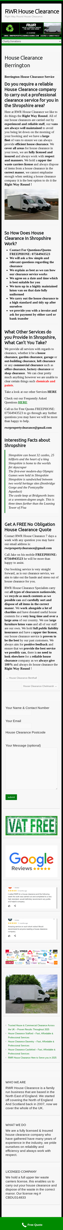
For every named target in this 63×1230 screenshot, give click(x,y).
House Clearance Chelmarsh (40, 686)
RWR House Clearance (32, 11)
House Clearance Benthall (21, 677)
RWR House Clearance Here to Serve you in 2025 (32, 1057)
